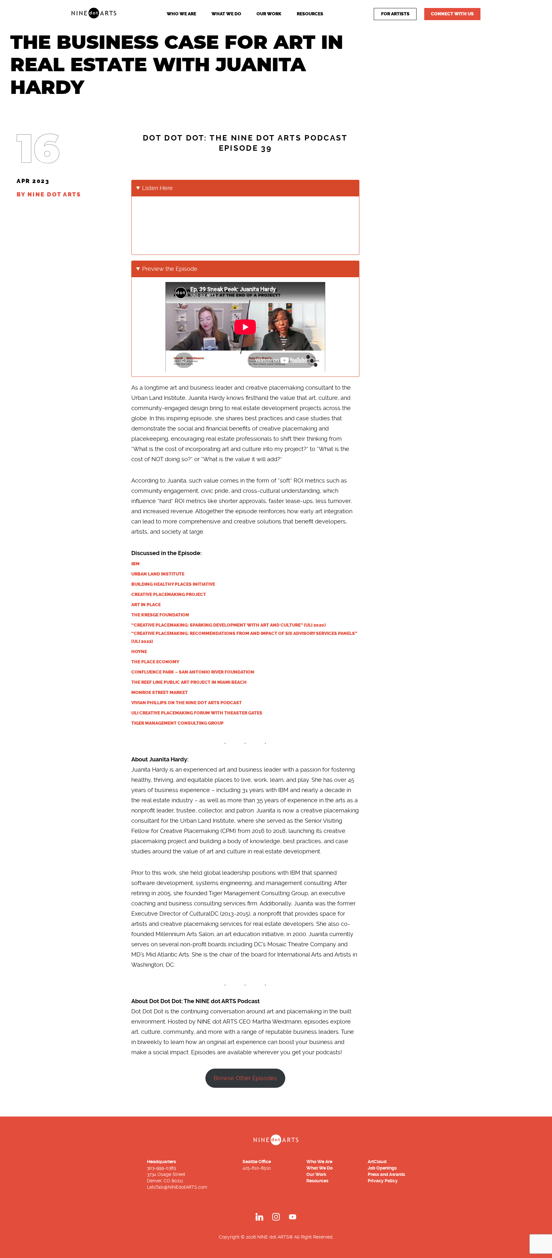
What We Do (226, 14)
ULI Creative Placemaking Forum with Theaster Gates (196, 713)
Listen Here (157, 188)
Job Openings (382, 1167)
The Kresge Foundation (160, 615)
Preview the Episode (169, 268)
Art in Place (146, 604)
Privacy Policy (383, 1180)
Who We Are (181, 14)
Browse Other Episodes (245, 1078)
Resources (310, 14)
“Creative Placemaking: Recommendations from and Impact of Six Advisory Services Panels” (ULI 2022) (244, 637)
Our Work (269, 14)
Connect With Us (452, 14)
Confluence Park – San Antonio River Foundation (192, 672)
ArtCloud (377, 1161)
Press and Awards (386, 1174)
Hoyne (139, 651)
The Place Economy (155, 662)
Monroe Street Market (159, 692)
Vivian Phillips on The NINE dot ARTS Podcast (186, 702)
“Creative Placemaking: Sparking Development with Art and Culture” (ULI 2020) (228, 625)
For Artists (395, 14)
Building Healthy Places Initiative (173, 584)
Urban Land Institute (157, 574)
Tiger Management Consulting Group (177, 723)
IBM (135, 564)
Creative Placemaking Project (168, 594)
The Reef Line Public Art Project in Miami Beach (189, 682)
